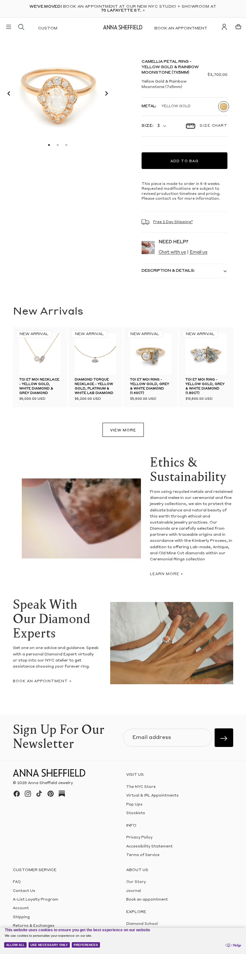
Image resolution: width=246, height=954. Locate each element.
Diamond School (142, 924)
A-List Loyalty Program (35, 900)
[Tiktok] (39, 794)
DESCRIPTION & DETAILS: (168, 271)
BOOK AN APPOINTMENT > (42, 681)
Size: (147, 126)
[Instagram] (28, 794)
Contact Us (24, 891)
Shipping (21, 917)
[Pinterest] (50, 794)
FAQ (17, 882)
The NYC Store (141, 787)
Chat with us (172, 252)
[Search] (21, 27)
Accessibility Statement (149, 846)
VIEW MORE (123, 430)
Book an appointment (180, 28)
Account (21, 908)
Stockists (135, 813)
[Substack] (62, 794)
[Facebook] (16, 794)
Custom (47, 28)
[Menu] (8, 27)
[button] (7, 94)
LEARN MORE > (166, 574)
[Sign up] (224, 737)
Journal (133, 891)
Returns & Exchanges (33, 926)
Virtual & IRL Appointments (152, 796)
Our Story (136, 882)
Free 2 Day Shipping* (173, 222)
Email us (199, 252)
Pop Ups (134, 804)
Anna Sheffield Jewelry (50, 783)
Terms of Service (143, 855)
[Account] (224, 27)
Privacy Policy (139, 837)
